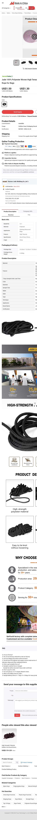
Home (3, 13)
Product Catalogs (27, 762)
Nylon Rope (6, 786)
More (3, 806)
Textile (8, 13)
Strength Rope (30, 799)
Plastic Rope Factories (25, 795)
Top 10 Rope (6, 803)
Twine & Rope (27, 13)
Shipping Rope (7, 799)
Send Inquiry (18, 112)
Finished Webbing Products (9, 769)
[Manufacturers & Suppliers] (19, 3)
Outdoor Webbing (23, 766)
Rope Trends (17, 803)
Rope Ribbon (18, 799)
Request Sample (32, 116)
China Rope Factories (9, 795)
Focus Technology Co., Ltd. (22, 813)
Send (17, 715)
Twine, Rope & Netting (17, 13)
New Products (6, 766)
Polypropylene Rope (18, 786)
